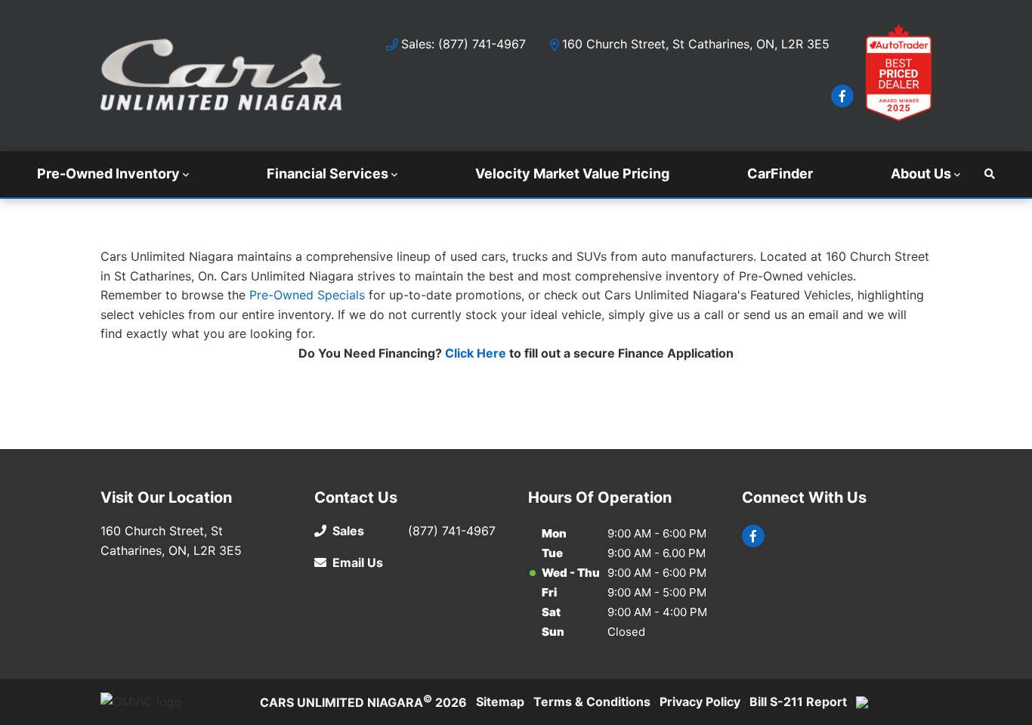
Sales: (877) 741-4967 (463, 43)
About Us (921, 173)
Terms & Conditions (591, 701)
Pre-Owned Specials (307, 294)
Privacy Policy (700, 701)
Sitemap (500, 701)
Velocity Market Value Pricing (572, 173)
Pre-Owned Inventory (108, 173)
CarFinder (780, 173)
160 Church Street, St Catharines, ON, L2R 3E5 (696, 43)
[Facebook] (842, 96)
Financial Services (327, 173)
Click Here (475, 353)
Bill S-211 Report (798, 701)
